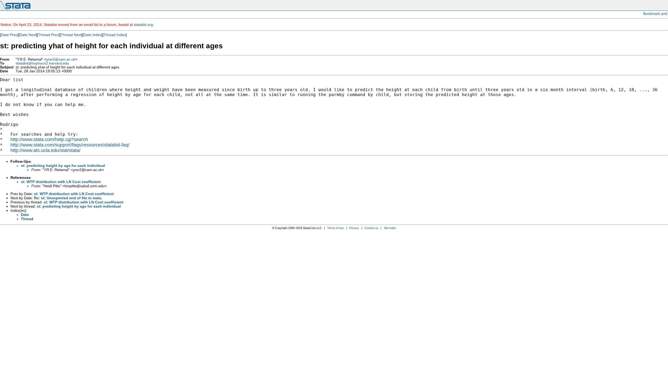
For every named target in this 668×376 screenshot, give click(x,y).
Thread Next (71, 35)
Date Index (93, 35)
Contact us (371, 228)
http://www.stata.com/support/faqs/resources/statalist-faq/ (69, 145)
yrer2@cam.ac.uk (60, 59)
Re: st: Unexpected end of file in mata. (68, 198)
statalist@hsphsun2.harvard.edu (42, 63)
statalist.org (143, 24)
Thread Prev (48, 35)
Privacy (354, 228)
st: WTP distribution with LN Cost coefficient (61, 182)
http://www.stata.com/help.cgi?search (49, 139)
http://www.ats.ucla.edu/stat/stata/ (45, 150)
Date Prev (9, 35)
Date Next (28, 35)
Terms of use (335, 228)
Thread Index (115, 35)
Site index (390, 228)
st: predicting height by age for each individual (63, 165)
